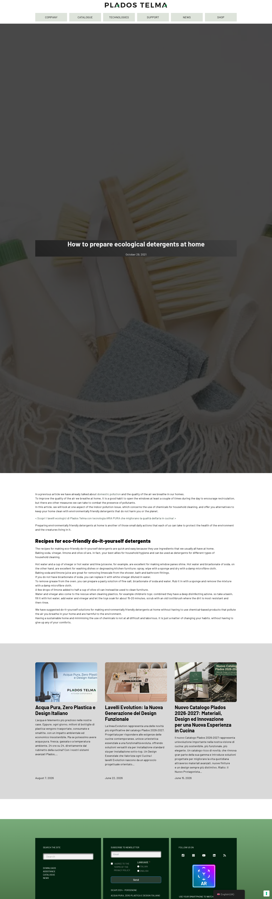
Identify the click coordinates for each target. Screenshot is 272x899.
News (46, 878)
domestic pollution (109, 494)
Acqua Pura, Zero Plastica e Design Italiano (65, 710)
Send (136, 879)
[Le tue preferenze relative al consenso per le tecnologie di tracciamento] (266, 893)
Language (142, 862)
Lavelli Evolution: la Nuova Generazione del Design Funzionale (134, 713)
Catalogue (49, 874)
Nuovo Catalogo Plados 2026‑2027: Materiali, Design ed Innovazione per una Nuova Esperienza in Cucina (203, 718)
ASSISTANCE (49, 871)
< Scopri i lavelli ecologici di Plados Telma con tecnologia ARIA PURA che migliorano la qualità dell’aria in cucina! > (105, 518)
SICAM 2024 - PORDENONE (124, 890)
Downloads (49, 868)
